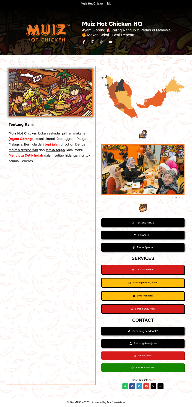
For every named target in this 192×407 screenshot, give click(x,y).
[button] (172, 197)
